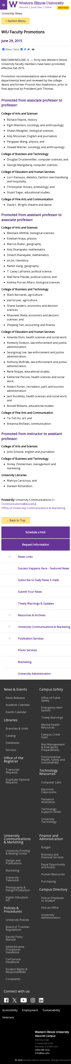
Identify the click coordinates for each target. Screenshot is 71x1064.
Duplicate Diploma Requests (17, 781)
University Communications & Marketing (44, 627)
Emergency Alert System (51, 709)
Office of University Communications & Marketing (33, 508)
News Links (25, 556)
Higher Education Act (17, 898)
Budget (46, 847)
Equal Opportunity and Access (53, 866)
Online (48, 7)
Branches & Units (17, 728)
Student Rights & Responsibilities (16, 970)
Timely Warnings (52, 717)
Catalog (11, 736)
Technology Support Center (51, 810)
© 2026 (18, 1060)
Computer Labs (51, 782)
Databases (12, 743)
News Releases (15, 698)
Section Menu (16, 21)
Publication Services (31, 638)
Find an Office (50, 908)
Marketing (25, 662)
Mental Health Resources (50, 726)
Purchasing (48, 881)
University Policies (17, 920)
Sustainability (51, 1010)
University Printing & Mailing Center (18, 852)
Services (11, 750)
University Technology (49, 820)
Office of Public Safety (50, 699)
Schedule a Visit (35, 532)
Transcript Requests (12, 771)
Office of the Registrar (13, 759)
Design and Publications (14, 862)
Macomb (23, 7)
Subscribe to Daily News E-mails (38, 580)
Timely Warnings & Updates (36, 603)
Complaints (13, 979)
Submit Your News (30, 591)
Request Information (35, 544)
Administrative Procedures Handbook (15, 949)
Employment (30, 1010)
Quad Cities (36, 7)
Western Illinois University (41, 3)
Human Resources (53, 874)
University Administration (34, 673)
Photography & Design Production (18, 889)
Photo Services (27, 650)
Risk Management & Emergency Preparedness (53, 747)
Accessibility (10, 1010)
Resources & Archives (31, 615)
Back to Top (15, 520)
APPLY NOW (63, 8)
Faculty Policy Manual (14, 938)
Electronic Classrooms (48, 790)
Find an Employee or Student (52, 899)
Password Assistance (48, 800)
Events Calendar (16, 712)
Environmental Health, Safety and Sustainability (53, 759)
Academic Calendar (18, 705)
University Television (12, 879)
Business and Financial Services (52, 856)
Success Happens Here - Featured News (43, 568)
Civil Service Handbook (13, 960)
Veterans (8, 1017)
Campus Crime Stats (50, 736)
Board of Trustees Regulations (17, 928)
